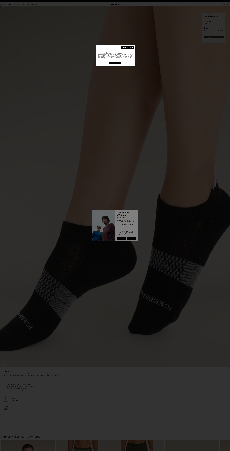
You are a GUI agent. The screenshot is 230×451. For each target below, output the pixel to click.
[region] (115, 55)
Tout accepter (115, 63)
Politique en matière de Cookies (120, 54)
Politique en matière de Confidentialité (105, 54)
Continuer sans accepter (127, 47)
